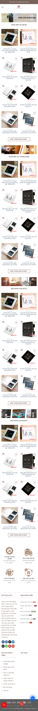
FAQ (31, 705)
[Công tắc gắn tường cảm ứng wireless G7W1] (9, 93)
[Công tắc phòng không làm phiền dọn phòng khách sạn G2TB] (28, 37)
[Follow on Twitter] (13, 641)
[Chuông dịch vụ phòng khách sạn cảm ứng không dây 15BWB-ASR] (9, 37)
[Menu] (2, 7)
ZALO (32, 698)
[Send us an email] (3, 646)
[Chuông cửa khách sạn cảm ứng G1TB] (28, 93)
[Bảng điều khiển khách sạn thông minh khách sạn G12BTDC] (28, 65)
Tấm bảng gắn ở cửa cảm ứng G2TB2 (9, 77)
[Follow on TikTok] (9, 641)
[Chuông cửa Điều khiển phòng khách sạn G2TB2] (9, 119)
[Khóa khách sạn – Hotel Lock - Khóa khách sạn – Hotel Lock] (19, 7)
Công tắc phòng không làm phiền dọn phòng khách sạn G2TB (28, 50)
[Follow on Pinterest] (9, 646)
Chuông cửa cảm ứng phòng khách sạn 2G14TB (28, 131)
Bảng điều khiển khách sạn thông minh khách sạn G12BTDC (28, 78)
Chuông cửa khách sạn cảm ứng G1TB (28, 105)
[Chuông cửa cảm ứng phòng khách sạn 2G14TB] (28, 119)
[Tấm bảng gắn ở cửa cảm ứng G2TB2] (9, 65)
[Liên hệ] (4, 705)
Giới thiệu (9, 705)
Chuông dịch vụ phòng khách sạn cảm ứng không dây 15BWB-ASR (10, 50)
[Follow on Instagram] (6, 641)
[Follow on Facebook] (3, 641)
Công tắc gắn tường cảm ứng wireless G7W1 (9, 105)
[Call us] (6, 646)
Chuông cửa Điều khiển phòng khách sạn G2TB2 (9, 131)
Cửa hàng (16, 705)
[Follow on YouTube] (13, 646)
